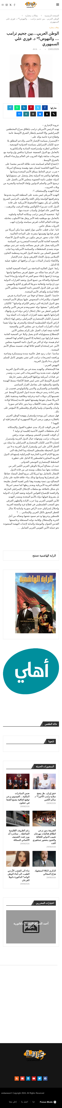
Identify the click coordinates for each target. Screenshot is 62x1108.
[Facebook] (14, 5)
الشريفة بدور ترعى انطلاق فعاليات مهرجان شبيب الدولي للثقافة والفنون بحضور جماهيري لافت (44, 836)
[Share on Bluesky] (40, 114)
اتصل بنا (24, 1102)
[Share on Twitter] (38, 107)
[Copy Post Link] (54, 114)
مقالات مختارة (31, 15)
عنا (34, 1102)
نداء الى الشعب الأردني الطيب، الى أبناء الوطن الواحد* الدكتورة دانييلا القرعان (18, 875)
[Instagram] (6, 5)
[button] (9, 926)
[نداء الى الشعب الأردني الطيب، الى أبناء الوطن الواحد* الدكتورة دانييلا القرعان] (17, 858)
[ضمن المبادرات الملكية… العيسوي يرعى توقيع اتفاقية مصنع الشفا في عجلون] (17, 781)
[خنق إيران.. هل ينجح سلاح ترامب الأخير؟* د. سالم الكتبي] (44, 781)
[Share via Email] (19, 114)
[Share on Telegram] (10, 107)
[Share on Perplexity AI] (26, 114)
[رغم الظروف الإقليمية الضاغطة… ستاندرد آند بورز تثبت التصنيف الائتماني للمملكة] (17, 818)
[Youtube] (3, 5)
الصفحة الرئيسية (52, 15)
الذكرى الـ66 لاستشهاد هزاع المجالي (45, 872)
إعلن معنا (13, 1102)
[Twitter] (10, 5)
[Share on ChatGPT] (33, 114)
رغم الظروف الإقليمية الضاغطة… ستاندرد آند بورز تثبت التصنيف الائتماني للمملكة (18, 835)
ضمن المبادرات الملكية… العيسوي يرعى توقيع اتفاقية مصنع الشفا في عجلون (17, 798)
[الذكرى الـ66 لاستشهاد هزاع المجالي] (44, 858)
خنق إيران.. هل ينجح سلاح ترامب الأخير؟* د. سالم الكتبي (45, 796)
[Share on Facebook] (45, 107)
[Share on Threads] (47, 114)
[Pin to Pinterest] (31, 107)
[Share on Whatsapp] (17, 107)
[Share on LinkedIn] (24, 107)
